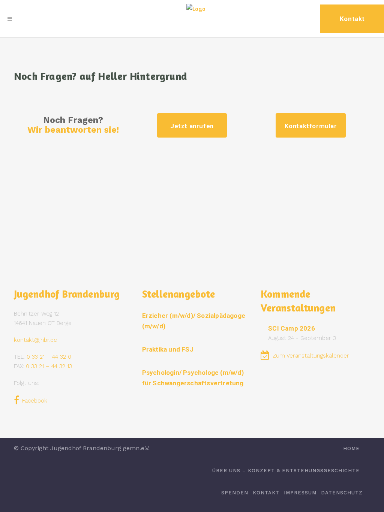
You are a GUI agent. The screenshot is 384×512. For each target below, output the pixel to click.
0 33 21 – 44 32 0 (49, 356)
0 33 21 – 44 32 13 (49, 366)
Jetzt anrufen (192, 126)
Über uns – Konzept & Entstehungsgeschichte (286, 470)
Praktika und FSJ (168, 349)
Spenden (234, 493)
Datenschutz (342, 493)
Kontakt (266, 493)
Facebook (34, 400)
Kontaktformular (311, 126)
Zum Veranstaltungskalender (311, 355)
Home (351, 448)
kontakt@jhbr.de (35, 340)
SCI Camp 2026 (291, 328)
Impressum (300, 493)
